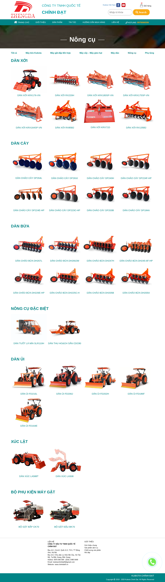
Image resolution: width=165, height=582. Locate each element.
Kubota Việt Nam (109, 5)
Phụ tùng (149, 53)
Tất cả (14, 53)
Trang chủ (23, 22)
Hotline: (138, 22)
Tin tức (72, 22)
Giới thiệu (41, 22)
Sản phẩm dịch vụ (91, 548)
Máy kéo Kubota (34, 53)
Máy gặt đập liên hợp (60, 53)
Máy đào (115, 53)
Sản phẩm (57, 22)
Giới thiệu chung (90, 545)
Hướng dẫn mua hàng (94, 22)
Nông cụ (132, 53)
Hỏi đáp (87, 552)
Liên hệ (115, 22)
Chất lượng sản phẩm (92, 550)
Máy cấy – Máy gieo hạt (91, 53)
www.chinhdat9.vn (61, 564)
